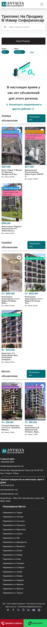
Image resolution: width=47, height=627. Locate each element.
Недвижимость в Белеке (12, 551)
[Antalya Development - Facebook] (13, 610)
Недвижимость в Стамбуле (13, 567)
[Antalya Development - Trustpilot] (8, 610)
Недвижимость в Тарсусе (13, 593)
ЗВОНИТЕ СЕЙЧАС (13, 623)
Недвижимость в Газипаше (13, 563)
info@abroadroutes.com (9, 494)
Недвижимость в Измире (12, 576)
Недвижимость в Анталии (13, 517)
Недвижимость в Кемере (12, 555)
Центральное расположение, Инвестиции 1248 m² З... (34, 173)
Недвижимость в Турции (12, 513)
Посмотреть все (34, 118)
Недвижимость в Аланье (12, 534)
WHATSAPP (37, 623)
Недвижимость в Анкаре (12, 572)
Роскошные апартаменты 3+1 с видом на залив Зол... (34, 300)
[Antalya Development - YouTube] (33, 610)
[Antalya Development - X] (18, 610)
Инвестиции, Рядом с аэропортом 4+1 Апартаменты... (12, 228)
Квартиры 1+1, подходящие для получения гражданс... (9, 356)
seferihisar (19, 52)
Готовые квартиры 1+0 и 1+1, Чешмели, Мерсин (11, 427)
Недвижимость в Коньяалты (14, 525)
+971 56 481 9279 (7, 485)
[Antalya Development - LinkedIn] (28, 610)
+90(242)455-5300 (7, 462)
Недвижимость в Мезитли (13, 589)
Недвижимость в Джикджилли (15, 542)
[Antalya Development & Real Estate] (13, 4)
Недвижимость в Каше (12, 559)
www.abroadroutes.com (9, 490)
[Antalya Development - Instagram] (23, 610)
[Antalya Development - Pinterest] (39, 610)
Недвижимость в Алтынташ (14, 521)
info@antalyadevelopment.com (12, 466)
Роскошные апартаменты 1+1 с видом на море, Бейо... (10, 300)
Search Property (23, 41)
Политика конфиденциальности (30, 607)
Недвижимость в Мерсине (13, 584)
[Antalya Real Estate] (23, 453)
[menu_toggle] (41, 4)
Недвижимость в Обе (11, 538)
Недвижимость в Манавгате (14, 546)
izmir (5, 52)
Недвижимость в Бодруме (13, 580)
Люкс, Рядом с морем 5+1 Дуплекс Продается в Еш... (12, 172)
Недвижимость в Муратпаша (14, 529)
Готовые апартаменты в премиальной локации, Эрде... (32, 428)
